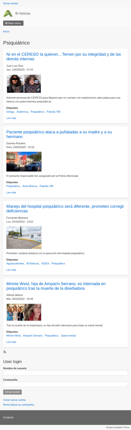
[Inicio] (9, 13)
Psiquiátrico (37, 111)
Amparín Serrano (32, 335)
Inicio (6, 31)
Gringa (10, 111)
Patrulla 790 (53, 111)
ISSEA (45, 263)
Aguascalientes (15, 263)
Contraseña (10, 379)
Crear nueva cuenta (14, 400)
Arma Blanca (29, 186)
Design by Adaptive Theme (117, 427)
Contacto (8, 417)
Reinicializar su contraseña (18, 404)
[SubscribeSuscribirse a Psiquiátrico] (4, 351)
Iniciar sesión (10, 3)
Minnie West (13, 335)
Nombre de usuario (15, 368)
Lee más (11, 118)
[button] (13, 23)
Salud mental (68, 335)
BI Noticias (23, 13)
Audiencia (22, 111)
